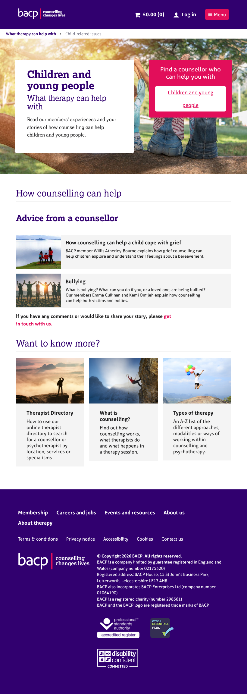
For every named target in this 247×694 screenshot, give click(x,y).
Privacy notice (80, 539)
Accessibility (115, 539)
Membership (33, 512)
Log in (189, 14)
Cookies (145, 539)
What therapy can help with (31, 33)
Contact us (172, 539)
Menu (220, 14)
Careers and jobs (76, 512)
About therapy (35, 523)
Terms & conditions (38, 539)
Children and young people (190, 98)
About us (174, 512)
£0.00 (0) (153, 14)
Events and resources (130, 512)
